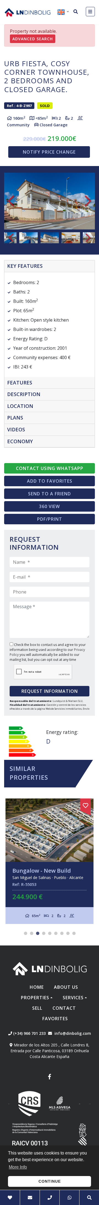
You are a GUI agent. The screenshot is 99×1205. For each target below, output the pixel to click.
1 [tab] (25, 933)
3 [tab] (37, 933)
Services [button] (73, 998)
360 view (49, 506)
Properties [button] (35, 998)
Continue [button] (49, 1181)
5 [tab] (49, 933)
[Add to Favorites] (85, 804)
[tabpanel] (50, 861)
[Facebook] (49, 1077)
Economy (20, 441)
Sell (37, 1008)
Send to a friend (49, 494)
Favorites (55, 1019)
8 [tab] (68, 933)
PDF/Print (49, 519)
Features (19, 382)
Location (20, 406)
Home (37, 987)
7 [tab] (62, 933)
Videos (16, 429)
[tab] (49, 266)
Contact (64, 1008)
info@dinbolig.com (72, 1033)
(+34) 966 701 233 (29, 1033)
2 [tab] (31, 933)
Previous (11, 201)
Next (88, 201)
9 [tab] (74, 933)
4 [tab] (43, 933)
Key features (25, 266)
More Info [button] (18, 1167)
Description (23, 394)
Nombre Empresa (27, 12)
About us (66, 987)
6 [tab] (55, 933)
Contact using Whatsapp (49, 468)
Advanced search (32, 38)
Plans (15, 417)
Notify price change (49, 152)
